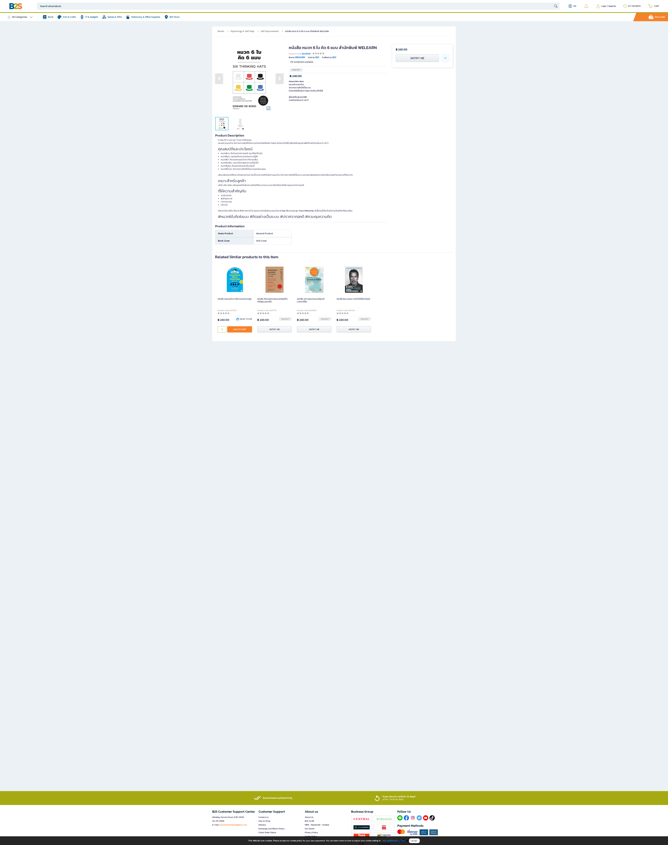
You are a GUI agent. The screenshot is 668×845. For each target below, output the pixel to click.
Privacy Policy (311, 832)
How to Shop (264, 821)
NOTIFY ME (417, 58)
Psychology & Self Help (242, 31)
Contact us (264, 817)
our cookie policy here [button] (394, 840)
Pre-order (660, 17)
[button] (219, 78)
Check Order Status (267, 832)
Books (221, 31)
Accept (414, 840)
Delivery (262, 824)
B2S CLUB (309, 821)
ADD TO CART (239, 329)
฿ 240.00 (296, 76)
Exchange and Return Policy (272, 828)
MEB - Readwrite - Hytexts (317, 824)
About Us (309, 817)
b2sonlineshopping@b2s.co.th (233, 824)
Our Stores (310, 828)
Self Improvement (270, 31)
